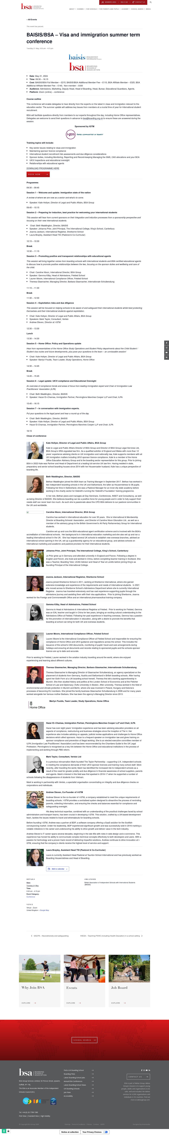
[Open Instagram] (166, 347)
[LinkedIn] (149, 1070)
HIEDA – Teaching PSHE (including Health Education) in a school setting (110, 935)
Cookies (96, 1124)
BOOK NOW (34, 174)
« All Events (32, 19)
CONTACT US (135, 1077)
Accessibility (68, 1096)
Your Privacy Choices (92, 1132)
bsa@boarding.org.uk (93, 118)
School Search (82, 1040)
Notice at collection (70, 1132)
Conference (31, 897)
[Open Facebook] (166, 343)
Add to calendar (58, 869)
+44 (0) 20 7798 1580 (30, 1112)
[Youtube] (166, 352)
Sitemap (67, 1124)
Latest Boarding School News (75, 1085)
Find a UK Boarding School (74, 1070)
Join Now (67, 1092)
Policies (89, 1124)
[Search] (150, 2)
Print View (22, 1116)
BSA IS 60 (124, 2)
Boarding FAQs (69, 1074)
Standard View (33, 1116)
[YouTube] (147, 1070)
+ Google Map (44, 910)
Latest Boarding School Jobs (74, 1077)
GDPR (102, 1124)
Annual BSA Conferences (73, 1081)
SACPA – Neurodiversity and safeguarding (51, 935)
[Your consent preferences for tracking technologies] (8, 1131)
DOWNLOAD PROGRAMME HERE (43, 168)
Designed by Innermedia (141, 1124)
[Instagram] (144, 1070)
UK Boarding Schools (72, 1089)
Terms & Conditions (78, 1124)
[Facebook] (141, 1070)
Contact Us (140, 2)
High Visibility (45, 1116)
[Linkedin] (166, 357)
